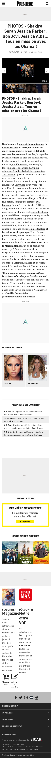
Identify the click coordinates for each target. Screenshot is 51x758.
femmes (32, 228)
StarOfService (37, 747)
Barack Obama (10, 147)
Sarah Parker (33, 383)
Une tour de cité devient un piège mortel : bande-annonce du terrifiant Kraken (23, 426)
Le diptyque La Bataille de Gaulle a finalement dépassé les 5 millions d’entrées (23, 433)
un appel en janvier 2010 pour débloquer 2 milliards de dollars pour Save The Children (23, 171)
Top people (7, 719)
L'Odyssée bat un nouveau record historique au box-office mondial (23, 413)
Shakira (41, 228)
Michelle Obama (39, 211)
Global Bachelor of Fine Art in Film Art (16, 747)
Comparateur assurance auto (13, 744)
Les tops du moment (12, 726)
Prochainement (10, 706)
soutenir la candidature (31, 144)
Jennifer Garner (19, 164)
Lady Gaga (20, 184)
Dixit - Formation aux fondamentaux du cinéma (20, 749)
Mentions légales (8, 755)
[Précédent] (4, 70)
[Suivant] (47, 70)
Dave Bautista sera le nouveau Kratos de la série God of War (24, 419)
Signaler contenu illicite (25, 755)
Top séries (7, 713)
